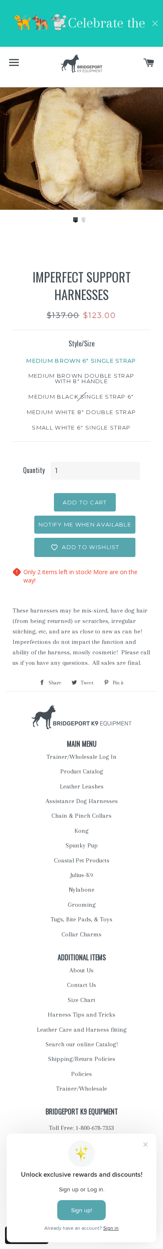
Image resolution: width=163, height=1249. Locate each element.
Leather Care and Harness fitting (82, 1029)
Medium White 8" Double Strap (81, 412)
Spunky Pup (82, 845)
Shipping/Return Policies (81, 1059)
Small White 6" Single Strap (81, 427)
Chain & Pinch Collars (81, 815)
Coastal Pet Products (82, 860)
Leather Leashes (82, 786)
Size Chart (81, 1000)
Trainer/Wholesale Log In (81, 757)
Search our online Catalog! (82, 1044)
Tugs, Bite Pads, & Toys (81, 919)
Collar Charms (81, 934)
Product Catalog (81, 771)
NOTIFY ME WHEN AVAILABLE (84, 524)
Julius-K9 (81, 875)
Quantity (34, 470)
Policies (81, 1074)
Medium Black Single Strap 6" (81, 396)
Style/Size (81, 343)
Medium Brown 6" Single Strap (81, 360)
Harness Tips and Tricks (81, 1014)
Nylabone (81, 889)
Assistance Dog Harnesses (82, 801)
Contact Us (81, 985)
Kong (81, 830)
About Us (81, 970)
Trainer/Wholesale (81, 1088)
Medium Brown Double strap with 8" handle (81, 378)
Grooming (82, 904)
